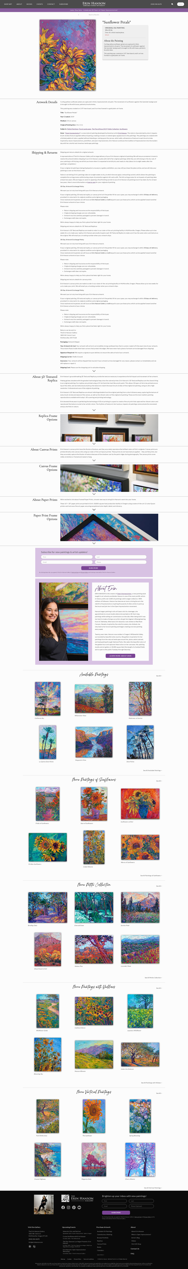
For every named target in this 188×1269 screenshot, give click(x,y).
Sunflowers (123, 129)
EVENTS (40, 4)
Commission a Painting (104, 1234)
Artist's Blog (135, 1238)
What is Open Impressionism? (141, 1234)
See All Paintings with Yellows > (151, 1083)
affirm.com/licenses (73, 1266)
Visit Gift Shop (136, 1244)
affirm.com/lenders (147, 1263)
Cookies (69, 1259)
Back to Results (94, 15)
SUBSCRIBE (63, 4)
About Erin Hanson (137, 1231)
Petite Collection (113, 129)
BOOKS (29, 4)
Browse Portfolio (102, 1238)
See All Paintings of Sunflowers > (151, 875)
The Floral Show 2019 (99, 129)
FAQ (132, 1254)
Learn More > (100, 1255)
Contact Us (135, 1249)
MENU (181, 4)
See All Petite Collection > (153, 977)
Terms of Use (74, 572)
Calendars (100, 1250)
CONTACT (51, 4)
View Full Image (86, 87)
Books (99, 1247)
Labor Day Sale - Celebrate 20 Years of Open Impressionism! (94, 10)
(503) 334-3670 (156, 4)
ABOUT (19, 4)
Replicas (100, 1241)
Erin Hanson (122, 133)
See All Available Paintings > (152, 770)
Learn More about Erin (120, 656)
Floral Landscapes (85, 129)
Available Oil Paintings (104, 1231)
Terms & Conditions (89, 1259)
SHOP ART (8, 4)
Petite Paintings (72, 129)
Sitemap (63, 1259)
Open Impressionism (72, 133)
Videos (133, 1241)
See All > (159, 676)
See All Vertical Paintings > (153, 1188)
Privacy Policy (84, 572)
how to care (91, 182)
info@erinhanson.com (36, 1242)
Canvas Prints (101, 1244)
